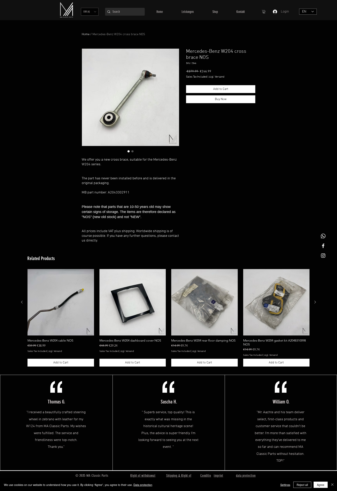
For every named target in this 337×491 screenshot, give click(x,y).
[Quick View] (60, 302)
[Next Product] (315, 302)
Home (86, 34)
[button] (89, 12)
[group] (168, 318)
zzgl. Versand (216, 77)
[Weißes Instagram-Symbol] (323, 255)
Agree (320, 485)
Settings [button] (285, 485)
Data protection (142, 485)
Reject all (302, 485)
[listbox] (89, 12)
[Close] (332, 485)
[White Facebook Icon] (323, 246)
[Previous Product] (22, 302)
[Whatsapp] (323, 236)
